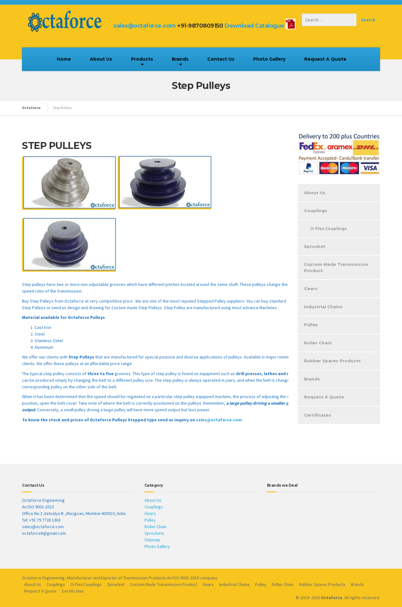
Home (64, 59)
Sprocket (314, 246)
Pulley (311, 324)
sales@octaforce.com (144, 25)
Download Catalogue (254, 25)
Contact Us (220, 59)
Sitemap (152, 540)
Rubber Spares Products (332, 360)
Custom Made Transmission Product (336, 267)
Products (142, 59)
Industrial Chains (323, 306)
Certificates (317, 415)
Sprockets (154, 533)
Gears (311, 288)
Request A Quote (325, 59)
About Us (101, 59)
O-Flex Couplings (328, 228)
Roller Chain (318, 342)
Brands (180, 59)
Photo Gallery (269, 59)
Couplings (315, 210)
